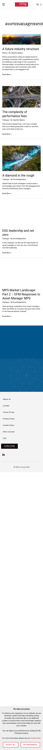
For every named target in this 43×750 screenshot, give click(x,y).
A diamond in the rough (18, 175)
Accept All (11, 745)
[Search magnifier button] (38, 4)
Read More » (7, 74)
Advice (4, 53)
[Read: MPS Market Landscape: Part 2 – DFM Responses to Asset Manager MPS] (21, 275)
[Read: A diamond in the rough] (21, 158)
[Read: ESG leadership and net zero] (21, 215)
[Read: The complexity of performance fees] (21, 97)
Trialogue (5, 120)
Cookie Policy (35, 738)
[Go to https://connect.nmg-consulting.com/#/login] (41, 4)
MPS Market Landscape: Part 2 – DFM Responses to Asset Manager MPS (21, 294)
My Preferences (30, 745)
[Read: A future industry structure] (21, 39)
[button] (9, 347)
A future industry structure (20, 49)
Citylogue (5, 239)
